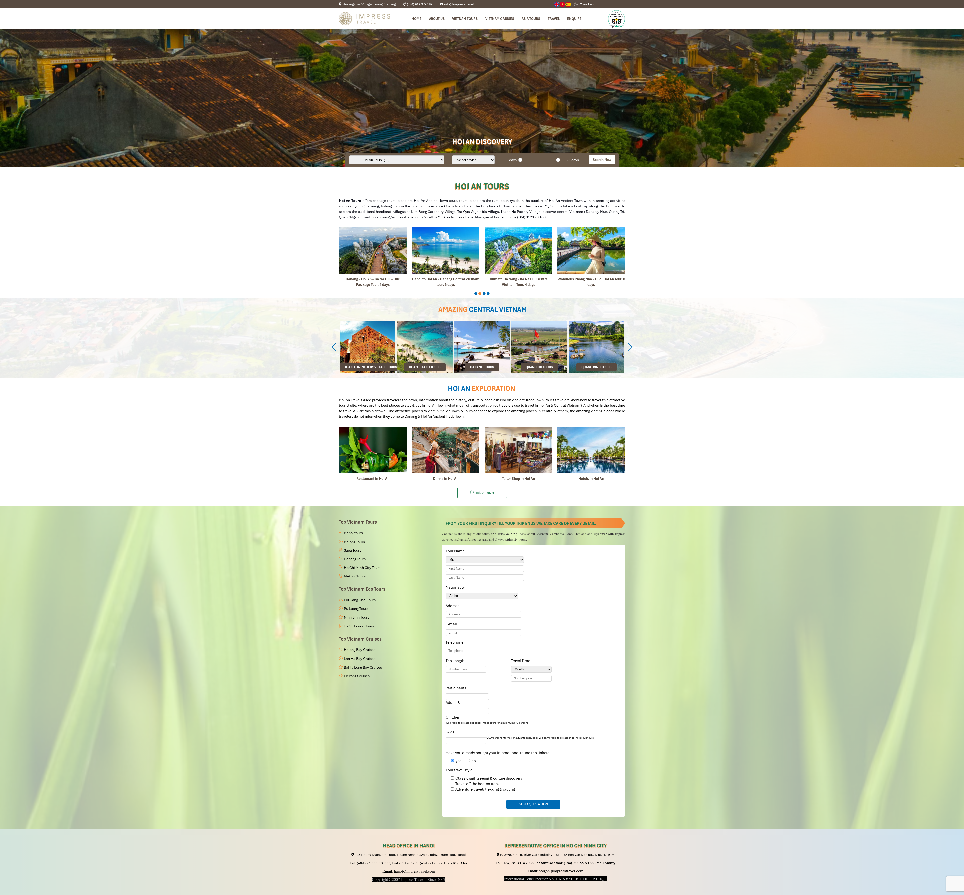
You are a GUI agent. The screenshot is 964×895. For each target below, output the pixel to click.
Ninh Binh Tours (356, 617)
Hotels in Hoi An (591, 478)
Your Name (456, 551)
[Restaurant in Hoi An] (373, 450)
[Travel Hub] (575, 4)
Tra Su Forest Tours (359, 626)
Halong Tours (354, 542)
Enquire (574, 18)
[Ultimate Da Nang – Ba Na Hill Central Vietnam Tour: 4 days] (518, 250)
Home (416, 18)
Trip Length (456, 660)
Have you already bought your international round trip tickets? (498, 752)
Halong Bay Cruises (359, 649)
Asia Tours (531, 18)
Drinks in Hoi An (445, 478)
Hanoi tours (353, 533)
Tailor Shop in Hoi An (518, 478)
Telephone (455, 642)
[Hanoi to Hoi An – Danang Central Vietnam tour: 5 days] (445, 250)
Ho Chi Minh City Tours (362, 567)
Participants (457, 688)
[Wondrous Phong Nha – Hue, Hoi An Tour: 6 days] (591, 250)
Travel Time (521, 660)
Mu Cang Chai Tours (360, 600)
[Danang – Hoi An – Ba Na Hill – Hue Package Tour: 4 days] (373, 250)
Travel (554, 18)
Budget (450, 732)
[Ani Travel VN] (562, 4)
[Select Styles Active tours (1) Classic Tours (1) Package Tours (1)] (473, 159)
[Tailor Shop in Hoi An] (518, 450)
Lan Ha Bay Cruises (359, 658)
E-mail (452, 624)
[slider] (520, 160)
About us (437, 18)
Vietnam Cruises (499, 18)
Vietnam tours (465, 18)
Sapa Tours (352, 550)
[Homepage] (364, 18)
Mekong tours (355, 576)
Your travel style (459, 770)
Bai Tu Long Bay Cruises (363, 667)
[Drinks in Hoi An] (445, 450)
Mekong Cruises (357, 676)
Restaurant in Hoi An (372, 478)
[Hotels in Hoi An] (591, 450)
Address (453, 605)
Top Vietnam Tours (358, 522)
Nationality (456, 587)
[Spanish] (568, 4)
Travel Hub (587, 4)
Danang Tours (355, 559)
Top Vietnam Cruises (360, 639)
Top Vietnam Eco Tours (362, 589)
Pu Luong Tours (356, 608)
